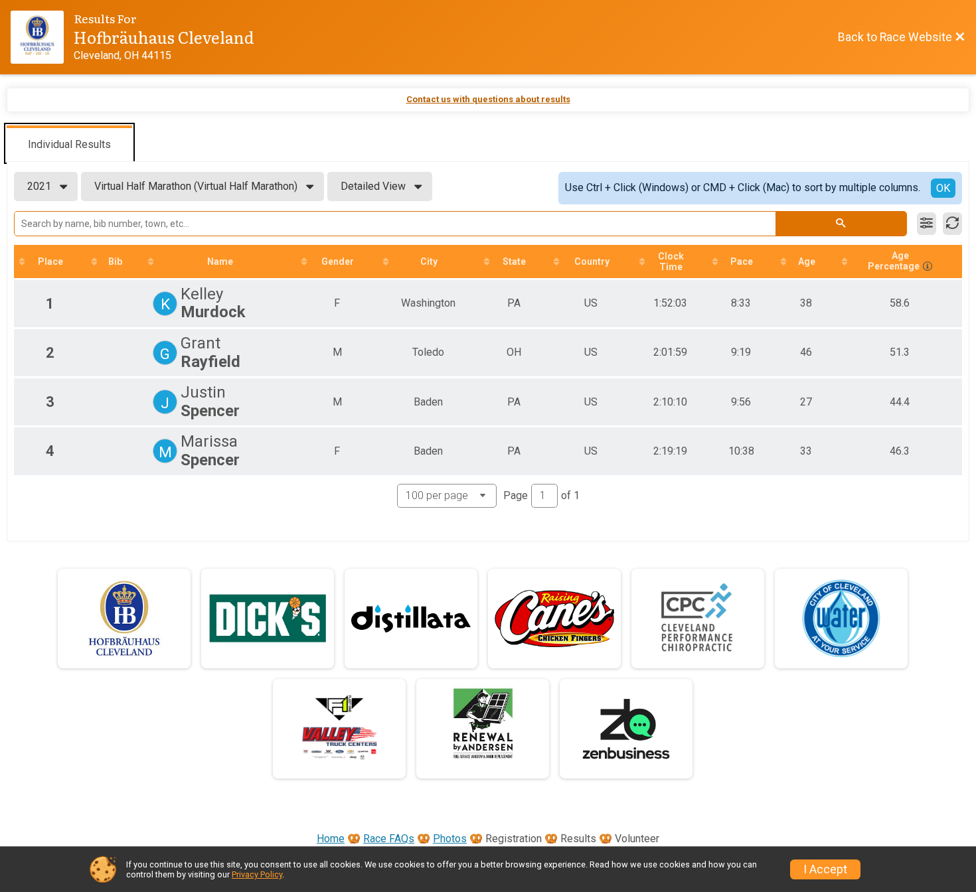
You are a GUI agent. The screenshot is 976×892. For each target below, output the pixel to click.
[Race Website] (42, 37)
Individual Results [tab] (69, 144)
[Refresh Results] (952, 223)
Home (331, 838)
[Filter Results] (926, 223)
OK (943, 188)
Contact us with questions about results (488, 99)
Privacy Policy (257, 874)
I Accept (825, 869)
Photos (450, 838)
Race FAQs (388, 838)
